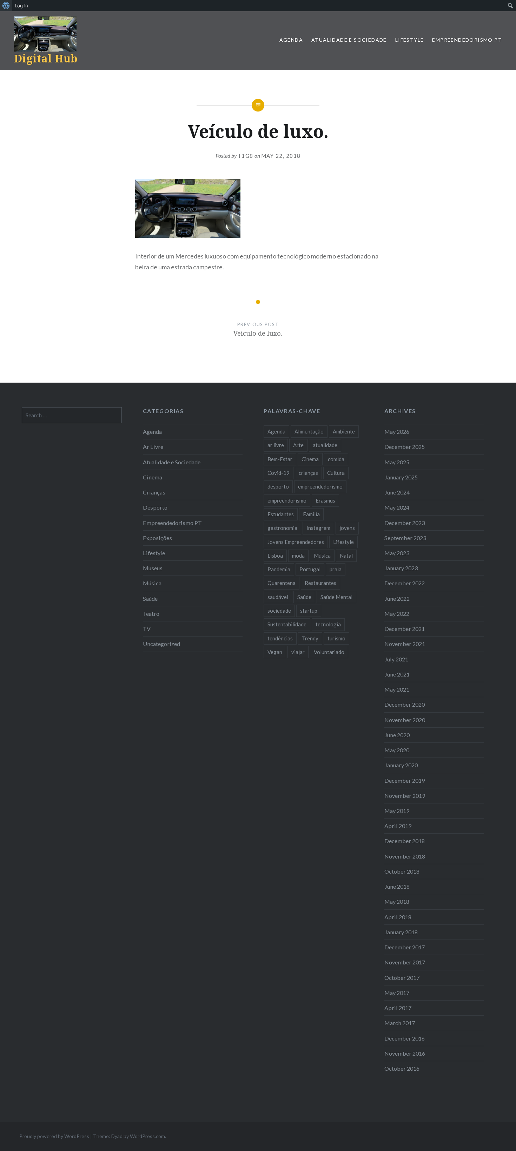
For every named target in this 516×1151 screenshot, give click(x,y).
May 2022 (396, 613)
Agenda (291, 40)
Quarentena (281, 583)
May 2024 (396, 507)
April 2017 (397, 1007)
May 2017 (396, 992)
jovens (347, 528)
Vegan (274, 652)
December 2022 (404, 583)
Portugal (309, 569)
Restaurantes (320, 583)
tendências (280, 638)
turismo (336, 638)
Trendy (310, 638)
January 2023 (401, 568)
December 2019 (404, 780)
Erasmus (325, 500)
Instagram (318, 528)
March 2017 (399, 1022)
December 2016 (404, 1038)
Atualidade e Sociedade (349, 40)
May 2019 (396, 810)
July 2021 (396, 659)
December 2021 (404, 628)
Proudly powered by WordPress (54, 1136)
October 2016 (401, 1068)
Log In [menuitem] (21, 5)
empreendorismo (286, 500)
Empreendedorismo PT (467, 40)
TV (147, 628)
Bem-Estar (279, 459)
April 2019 (397, 825)
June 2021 (397, 674)
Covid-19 (278, 473)
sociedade (279, 610)
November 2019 (404, 795)
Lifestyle (409, 40)
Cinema (152, 477)
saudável (277, 597)
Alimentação (309, 431)
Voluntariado (329, 652)
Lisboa (275, 555)
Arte (298, 445)
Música (152, 583)
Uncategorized (161, 643)
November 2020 (404, 719)
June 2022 (397, 598)
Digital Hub (45, 58)
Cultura (336, 473)
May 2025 (396, 462)
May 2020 (396, 750)
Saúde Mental (336, 597)
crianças (308, 473)
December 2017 (404, 947)
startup (308, 610)
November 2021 (404, 643)
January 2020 (401, 765)
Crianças (154, 492)
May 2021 (396, 689)
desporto (278, 486)
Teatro (151, 613)
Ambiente (344, 431)
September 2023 (405, 537)
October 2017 (401, 977)
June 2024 (397, 492)
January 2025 (401, 477)
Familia (311, 514)
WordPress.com (147, 1136)
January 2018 (401, 932)
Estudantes (280, 514)
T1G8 (245, 156)
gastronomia (282, 528)
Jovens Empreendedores (295, 542)
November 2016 (404, 1053)
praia (336, 569)
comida (336, 459)
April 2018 (397, 917)
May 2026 (396, 431)
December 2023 (404, 522)
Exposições (157, 537)
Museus (153, 568)
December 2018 (404, 840)
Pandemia (278, 569)
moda (298, 555)
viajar (298, 652)
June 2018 (397, 886)
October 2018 (401, 871)
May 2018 (396, 901)
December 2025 (404, 446)
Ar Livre (153, 446)
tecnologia (328, 624)
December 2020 (404, 704)
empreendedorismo (320, 486)
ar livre (275, 445)
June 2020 (397, 735)
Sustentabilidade (286, 624)
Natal (346, 555)
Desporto (155, 507)
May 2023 (396, 553)
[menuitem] (6, 5)
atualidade (325, 445)
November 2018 (404, 856)
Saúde (150, 598)
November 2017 (404, 962)
